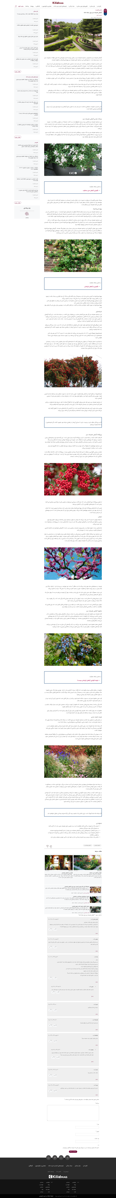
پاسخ (97, 933)
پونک (75, 1184)
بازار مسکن (92, 6)
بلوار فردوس (74, 1187)
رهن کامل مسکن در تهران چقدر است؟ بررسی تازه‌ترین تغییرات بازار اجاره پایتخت (28, 48)
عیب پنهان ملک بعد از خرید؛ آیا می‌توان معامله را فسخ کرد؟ (28, 102)
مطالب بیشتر (17, 71)
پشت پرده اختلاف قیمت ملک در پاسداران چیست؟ (27, 14)
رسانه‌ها (27, 6)
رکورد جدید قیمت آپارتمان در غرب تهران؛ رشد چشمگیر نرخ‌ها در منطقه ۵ (27, 59)
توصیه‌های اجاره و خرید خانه (60, 6)
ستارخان (67, 1187)
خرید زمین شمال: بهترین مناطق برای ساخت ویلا (28, 36)
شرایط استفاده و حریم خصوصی (46, 1196)
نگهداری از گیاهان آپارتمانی (91, 287)
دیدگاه (97, 1103)
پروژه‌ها (32, 6)
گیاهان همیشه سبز (88, 845)
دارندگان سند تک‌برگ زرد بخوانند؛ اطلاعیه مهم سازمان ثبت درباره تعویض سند (27, 80)
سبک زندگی (71, 6)
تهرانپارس (74, 1182)
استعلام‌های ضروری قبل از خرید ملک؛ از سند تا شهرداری (28, 114)
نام (98, 1124)
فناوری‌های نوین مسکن (82, 6)
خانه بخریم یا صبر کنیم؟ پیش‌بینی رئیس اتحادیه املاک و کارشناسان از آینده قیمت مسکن (28, 145)
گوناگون (38, 6)
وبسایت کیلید (51, 1171)
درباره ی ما (66, 1171)
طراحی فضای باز (99, 10)
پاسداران (67, 1182)
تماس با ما (58, 1171)
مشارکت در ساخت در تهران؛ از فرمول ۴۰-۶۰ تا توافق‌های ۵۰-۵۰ (28, 168)
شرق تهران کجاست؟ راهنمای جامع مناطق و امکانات (27, 25)
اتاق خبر (99, 6)
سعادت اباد (74, 1189)
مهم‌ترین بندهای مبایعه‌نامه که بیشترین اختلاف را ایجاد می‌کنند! (28, 125)
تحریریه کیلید (99, 15)
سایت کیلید (20, 6)
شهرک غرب (67, 1184)
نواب (75, 1192)
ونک (68, 1189)
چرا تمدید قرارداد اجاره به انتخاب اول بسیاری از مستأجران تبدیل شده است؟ (28, 191)
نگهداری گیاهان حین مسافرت (90, 191)
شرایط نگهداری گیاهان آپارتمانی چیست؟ (87, 680)
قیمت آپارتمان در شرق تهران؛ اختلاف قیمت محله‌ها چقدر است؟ (27, 179)
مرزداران (68, 1192)
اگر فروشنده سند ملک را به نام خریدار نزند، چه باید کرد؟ (27, 91)
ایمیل (97, 1131)
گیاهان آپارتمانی (97, 845)
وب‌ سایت (97, 1138)
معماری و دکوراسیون (46, 6)
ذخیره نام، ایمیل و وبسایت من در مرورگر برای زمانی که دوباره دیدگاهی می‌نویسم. (81, 1148)
